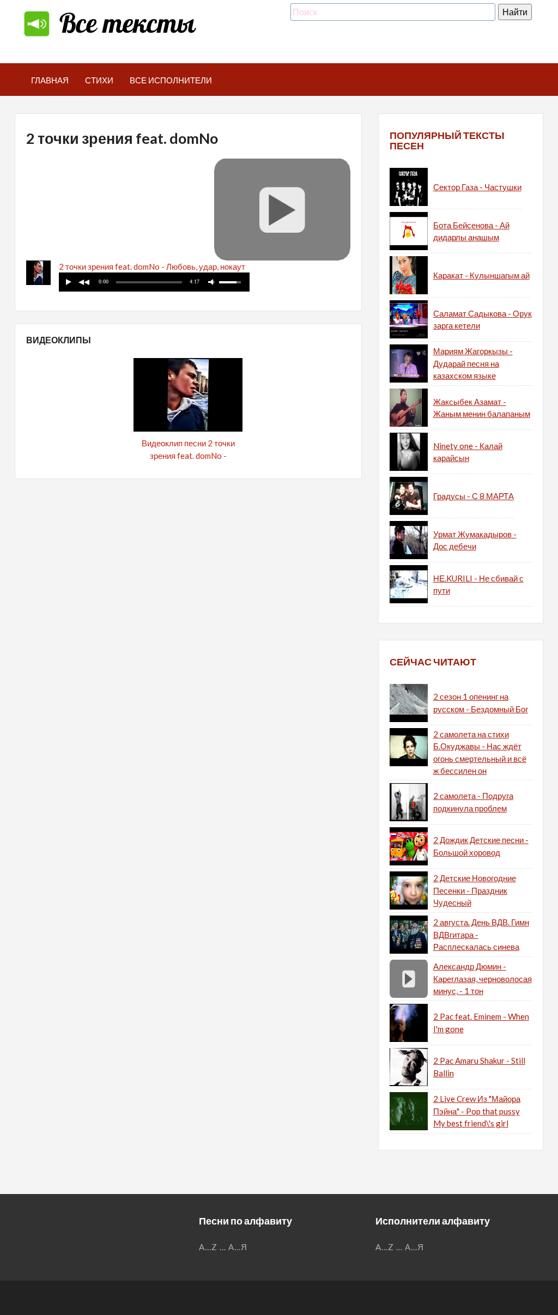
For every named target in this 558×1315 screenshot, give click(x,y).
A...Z (208, 1247)
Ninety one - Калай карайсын (467, 452)
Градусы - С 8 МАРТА (473, 496)
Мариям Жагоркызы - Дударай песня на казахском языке (473, 363)
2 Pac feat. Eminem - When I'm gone (481, 1022)
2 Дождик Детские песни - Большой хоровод (481, 846)
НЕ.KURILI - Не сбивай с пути (478, 584)
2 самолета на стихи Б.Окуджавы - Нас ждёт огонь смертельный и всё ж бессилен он (479, 752)
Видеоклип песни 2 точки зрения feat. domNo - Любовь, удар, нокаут (188, 455)
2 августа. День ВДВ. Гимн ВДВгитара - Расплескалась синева (481, 934)
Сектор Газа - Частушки (477, 187)
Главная (50, 80)
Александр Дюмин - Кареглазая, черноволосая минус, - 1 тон (482, 978)
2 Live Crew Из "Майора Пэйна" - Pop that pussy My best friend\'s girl (476, 1111)
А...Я (237, 1247)
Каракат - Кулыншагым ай (481, 275)
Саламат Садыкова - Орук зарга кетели (482, 319)
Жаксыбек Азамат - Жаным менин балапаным (481, 408)
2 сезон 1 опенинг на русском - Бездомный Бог (480, 703)
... (223, 1247)
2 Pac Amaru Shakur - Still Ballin (479, 1067)
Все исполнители (171, 80)
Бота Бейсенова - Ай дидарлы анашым (471, 231)
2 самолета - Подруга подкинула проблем (473, 802)
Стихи (99, 80)
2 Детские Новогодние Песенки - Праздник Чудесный (474, 890)
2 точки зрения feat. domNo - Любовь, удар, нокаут (152, 266)
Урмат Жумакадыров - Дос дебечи (475, 540)
